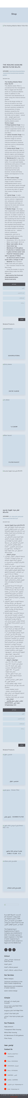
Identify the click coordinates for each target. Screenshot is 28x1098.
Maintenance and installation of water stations (13, 987)
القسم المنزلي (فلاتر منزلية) (17, 516)
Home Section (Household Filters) (17, 71)
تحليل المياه (8, 964)
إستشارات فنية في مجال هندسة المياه (12, 960)
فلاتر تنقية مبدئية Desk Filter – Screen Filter (13, 1007)
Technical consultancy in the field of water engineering (13, 982)
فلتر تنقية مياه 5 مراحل (11, 1013)
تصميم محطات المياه (11, 967)
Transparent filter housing (12, 1030)
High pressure (8, 1027)
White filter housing (10, 1032)
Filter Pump (8, 1038)
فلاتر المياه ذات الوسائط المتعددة (11, 1002)
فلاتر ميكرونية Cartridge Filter (13, 1010)
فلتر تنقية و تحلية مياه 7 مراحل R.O (13, 1017)
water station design (10, 991)
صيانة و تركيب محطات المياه (13, 970)
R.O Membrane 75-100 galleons (14, 1035)
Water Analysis (9, 979)
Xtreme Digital (14, 1097)
